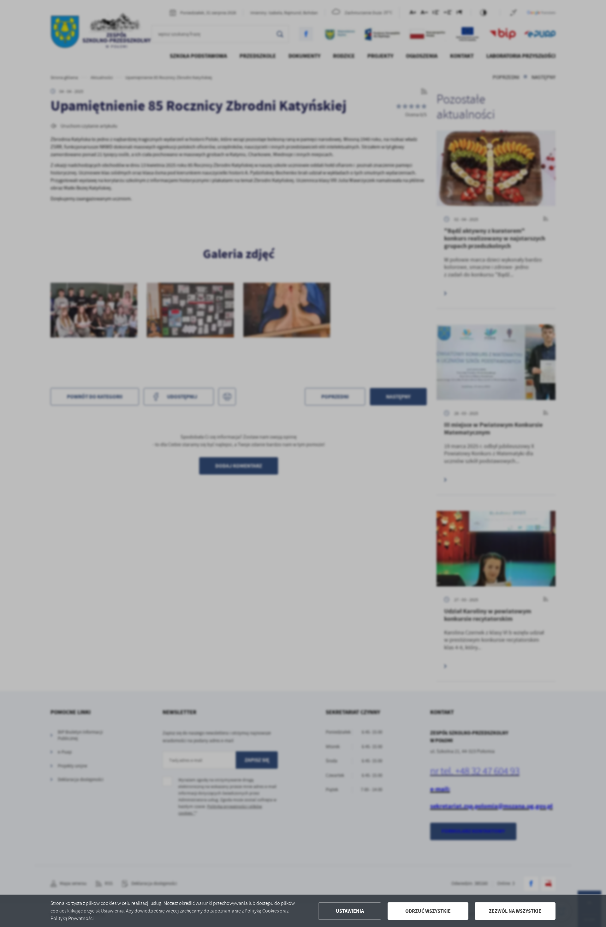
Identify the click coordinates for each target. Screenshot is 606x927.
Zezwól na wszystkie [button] (515, 911)
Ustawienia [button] (350, 911)
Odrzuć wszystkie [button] (428, 911)
